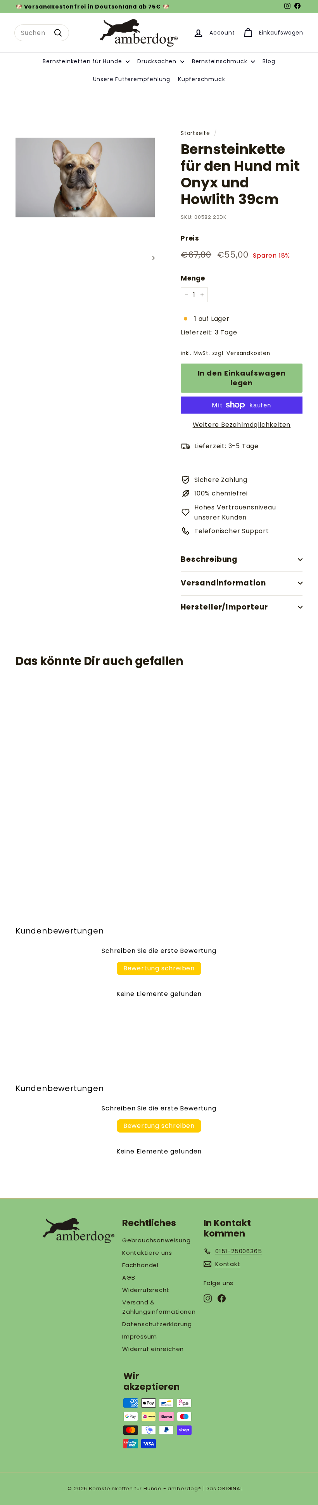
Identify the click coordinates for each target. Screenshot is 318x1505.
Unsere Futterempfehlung (131, 79)
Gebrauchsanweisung (156, 1240)
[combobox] (41, 33)
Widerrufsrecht (145, 1290)
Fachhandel (140, 1265)
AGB (128, 1277)
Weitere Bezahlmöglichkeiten (242, 424)
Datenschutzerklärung (157, 1324)
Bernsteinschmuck (220, 61)
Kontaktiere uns (147, 1253)
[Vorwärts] (150, 258)
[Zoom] (85, 177)
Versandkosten (248, 353)
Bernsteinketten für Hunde (83, 61)
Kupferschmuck (201, 79)
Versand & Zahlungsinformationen (159, 1307)
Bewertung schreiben (159, 968)
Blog (269, 61)
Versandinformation (223, 583)
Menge (193, 278)
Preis (190, 238)
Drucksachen (157, 61)
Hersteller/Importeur (224, 607)
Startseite (195, 133)
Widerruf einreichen (153, 1349)
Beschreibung (209, 559)
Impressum (139, 1336)
